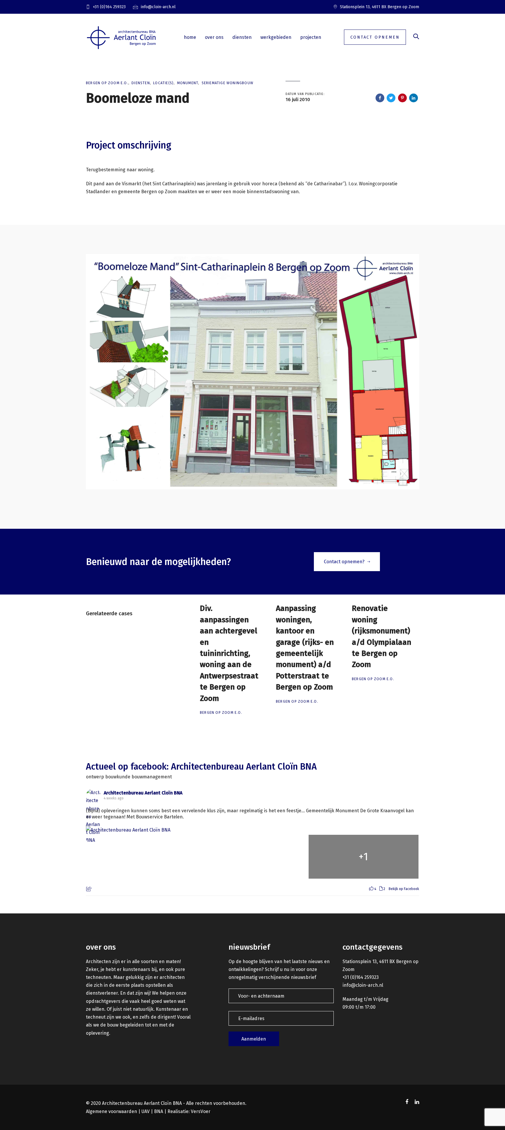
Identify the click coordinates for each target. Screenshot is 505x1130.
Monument (187, 83)
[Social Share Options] (89, 889)
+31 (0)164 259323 (361, 977)
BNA (158, 1111)
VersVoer (200, 1111)
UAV (145, 1111)
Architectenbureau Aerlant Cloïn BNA (143, 793)
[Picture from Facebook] (141, 857)
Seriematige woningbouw (227, 83)
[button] (416, 37)
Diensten (141, 83)
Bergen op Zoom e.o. (107, 83)
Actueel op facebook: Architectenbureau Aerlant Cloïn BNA (201, 766)
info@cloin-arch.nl (363, 985)
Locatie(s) (163, 83)
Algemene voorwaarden (111, 1111)
